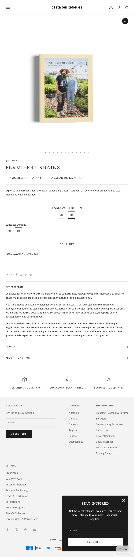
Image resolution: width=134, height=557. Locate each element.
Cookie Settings (104, 441)
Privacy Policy (104, 453)
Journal (73, 436)
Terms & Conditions (107, 447)
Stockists (101, 418)
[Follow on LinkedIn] (34, 530)
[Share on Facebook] (16, 274)
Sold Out (67, 244)
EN (61, 215)
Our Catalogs (13, 501)
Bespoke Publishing (17, 490)
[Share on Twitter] (21, 274)
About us (74, 412)
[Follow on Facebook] (7, 530)
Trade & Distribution (17, 496)
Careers (73, 424)
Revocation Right (105, 436)
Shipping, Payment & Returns (112, 412)
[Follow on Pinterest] (25, 530)
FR (71, 215)
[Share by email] (30, 274)
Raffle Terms (103, 430)
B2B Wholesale (14, 478)
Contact (73, 418)
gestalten (11, 160)
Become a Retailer (16, 484)
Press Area (12, 473)
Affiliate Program (15, 507)
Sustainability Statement (110, 424)
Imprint (73, 430)
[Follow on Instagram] (16, 530)
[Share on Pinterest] (26, 274)
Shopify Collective (16, 513)
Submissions (76, 441)
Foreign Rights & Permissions (22, 519)
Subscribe (95, 542)
